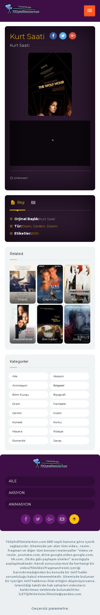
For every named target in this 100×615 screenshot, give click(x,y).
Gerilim (39, 226)
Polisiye (58, 431)
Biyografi (59, 394)
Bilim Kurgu (20, 394)
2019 (35, 233)
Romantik (18, 440)
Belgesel (58, 385)
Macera (17, 431)
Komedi (17, 422)
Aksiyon (58, 376)
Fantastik (59, 404)
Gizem (52, 226)
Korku (57, 422)
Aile (14, 376)
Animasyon (19, 385)
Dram (26, 226)
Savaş (57, 440)
